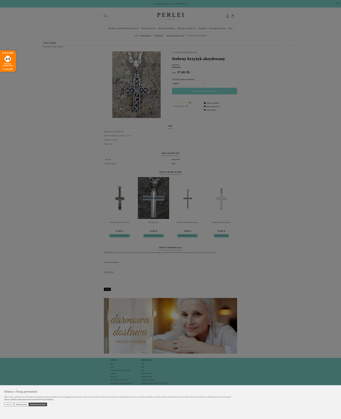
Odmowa (9, 404)
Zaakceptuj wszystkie (38, 404)
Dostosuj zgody (21, 404)
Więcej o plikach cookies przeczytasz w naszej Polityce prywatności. (29, 399)
